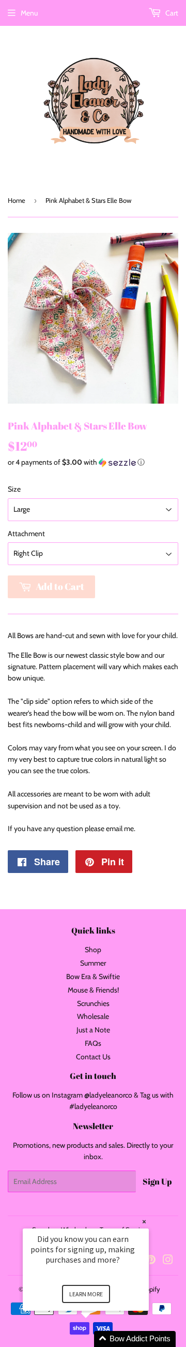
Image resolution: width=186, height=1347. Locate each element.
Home (16, 200)
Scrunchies (93, 1003)
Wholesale (93, 1016)
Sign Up (157, 1181)
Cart (171, 13)
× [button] (144, 1221)
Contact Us (93, 1056)
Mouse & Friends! (93, 990)
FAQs (93, 1043)
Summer (93, 963)
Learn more (86, 1294)
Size (14, 489)
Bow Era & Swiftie (93, 976)
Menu (29, 13)
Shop (93, 949)
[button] (93, 462)
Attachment (26, 533)
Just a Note (93, 1029)
